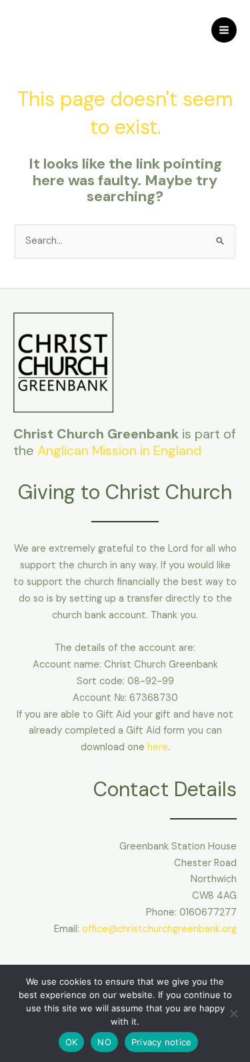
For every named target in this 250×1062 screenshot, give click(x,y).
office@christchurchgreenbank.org (159, 929)
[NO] (233, 1013)
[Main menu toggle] (224, 30)
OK (71, 1042)
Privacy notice (161, 1042)
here (157, 747)
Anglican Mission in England (119, 450)
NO (104, 1042)
